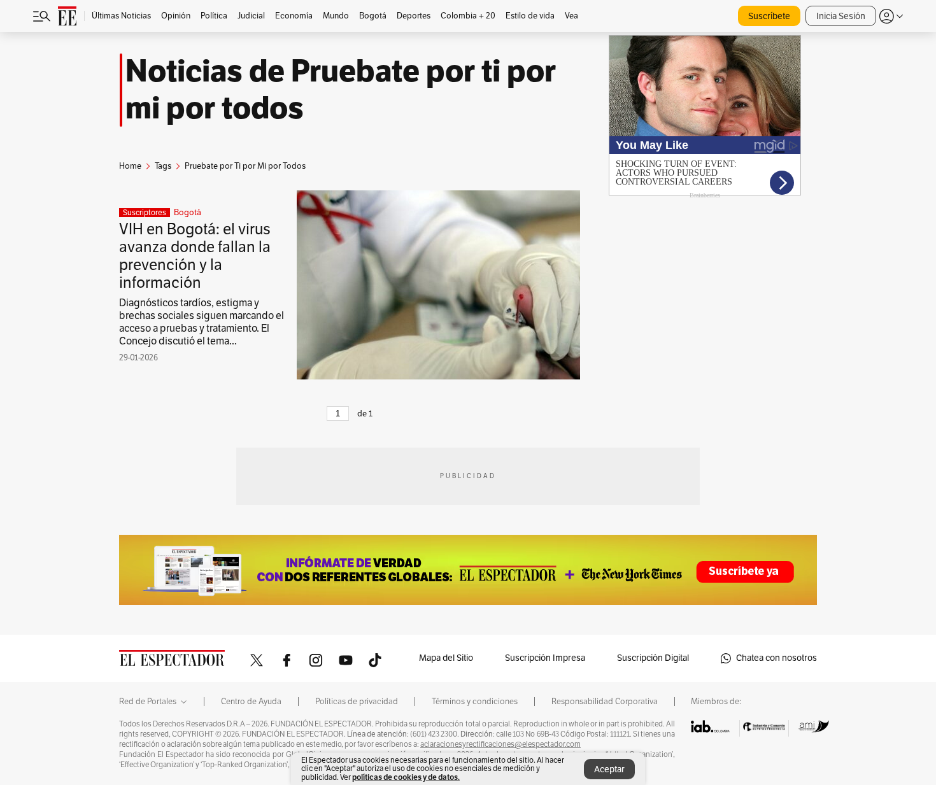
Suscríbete (769, 16)
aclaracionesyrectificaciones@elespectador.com (500, 744)
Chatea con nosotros (776, 658)
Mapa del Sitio (446, 658)
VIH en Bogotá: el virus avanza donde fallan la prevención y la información (195, 256)
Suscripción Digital (653, 658)
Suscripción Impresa (545, 658)
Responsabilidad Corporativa (604, 701)
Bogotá (187, 213)
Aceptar (609, 769)
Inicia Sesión (840, 16)
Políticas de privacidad (356, 701)
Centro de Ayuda (251, 701)
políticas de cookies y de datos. (406, 777)
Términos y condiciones (475, 701)
